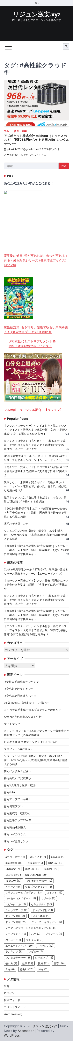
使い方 (11, 963)
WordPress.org (13, 1014)
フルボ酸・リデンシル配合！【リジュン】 (33, 410)
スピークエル (15, 904)
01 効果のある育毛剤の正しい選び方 (26, 702)
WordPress (12, 1035)
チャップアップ (16, 910)
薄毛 (42, 969)
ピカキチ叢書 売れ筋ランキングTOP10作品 (30, 742)
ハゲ (35, 933)
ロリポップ (44, 957)
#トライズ (38, 857)
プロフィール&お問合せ (18, 749)
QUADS (32, 869)
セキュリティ (41, 904)
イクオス (12, 886)
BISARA (55, 863)
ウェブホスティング (38, 886)
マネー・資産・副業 (15, 131)
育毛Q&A (9, 792)
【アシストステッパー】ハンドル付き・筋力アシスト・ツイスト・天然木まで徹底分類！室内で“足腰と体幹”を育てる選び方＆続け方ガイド (36, 429)
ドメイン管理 (15, 922)
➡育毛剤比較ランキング (18, 688)
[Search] (66, 46)
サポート (48, 898)
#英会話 (57, 857)
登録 (6, 986)
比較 (43, 963)
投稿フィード (12, 1000)
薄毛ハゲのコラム (15, 834)
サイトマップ (12, 723)
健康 (27, 963)
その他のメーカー (39, 880)
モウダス (45, 945)
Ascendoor (26, 1031)
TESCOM (13, 880)
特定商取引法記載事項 (17, 778)
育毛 (10, 969)
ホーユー (13, 939)
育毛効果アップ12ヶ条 (17, 820)
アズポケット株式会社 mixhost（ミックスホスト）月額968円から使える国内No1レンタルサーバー (36, 140)
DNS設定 (12, 869)
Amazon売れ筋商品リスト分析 (22, 716)
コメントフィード (15, 1007)
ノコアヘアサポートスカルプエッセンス (30, 928)
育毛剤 (26, 969)
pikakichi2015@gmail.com (22, 149)
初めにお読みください (17, 771)
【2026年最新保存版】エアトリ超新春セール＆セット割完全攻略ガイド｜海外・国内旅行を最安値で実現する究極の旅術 (36, 512)
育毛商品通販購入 (15, 827)
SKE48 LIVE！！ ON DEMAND (26, 874)
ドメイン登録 (15, 916)
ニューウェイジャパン (47, 922)
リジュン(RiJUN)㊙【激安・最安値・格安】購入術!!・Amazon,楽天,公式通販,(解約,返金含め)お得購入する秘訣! (35, 534)
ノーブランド (15, 933)
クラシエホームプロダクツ (23, 892)
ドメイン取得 (42, 910)
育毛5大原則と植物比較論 (20, 785)
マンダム (33, 939)
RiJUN (50, 869)
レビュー (36, 951)
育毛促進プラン (13, 806)
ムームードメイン (19, 945)
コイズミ (54, 892)
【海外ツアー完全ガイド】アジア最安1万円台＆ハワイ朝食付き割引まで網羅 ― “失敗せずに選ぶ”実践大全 (36, 471)
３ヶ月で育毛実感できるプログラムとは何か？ (32, 709)
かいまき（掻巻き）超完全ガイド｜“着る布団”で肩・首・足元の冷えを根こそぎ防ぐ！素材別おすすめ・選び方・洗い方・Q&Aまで (36, 445)
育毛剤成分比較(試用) (17, 813)
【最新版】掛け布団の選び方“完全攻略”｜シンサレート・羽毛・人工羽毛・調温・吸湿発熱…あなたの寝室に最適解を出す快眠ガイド (36, 550)
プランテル (53, 933)
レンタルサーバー (17, 957)
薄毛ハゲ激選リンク (16, 523)
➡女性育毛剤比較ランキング (21, 681)
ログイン (9, 993)
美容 (59, 963)
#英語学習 (14, 863)
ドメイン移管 (39, 916)
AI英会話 (35, 863)
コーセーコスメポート (20, 898)
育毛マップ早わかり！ (17, 799)
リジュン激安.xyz (36, 15)
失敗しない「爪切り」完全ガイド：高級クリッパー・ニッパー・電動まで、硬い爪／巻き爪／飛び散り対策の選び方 (35, 486)
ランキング (14, 951)
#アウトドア (15, 857)
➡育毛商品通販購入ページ (20, 695)
